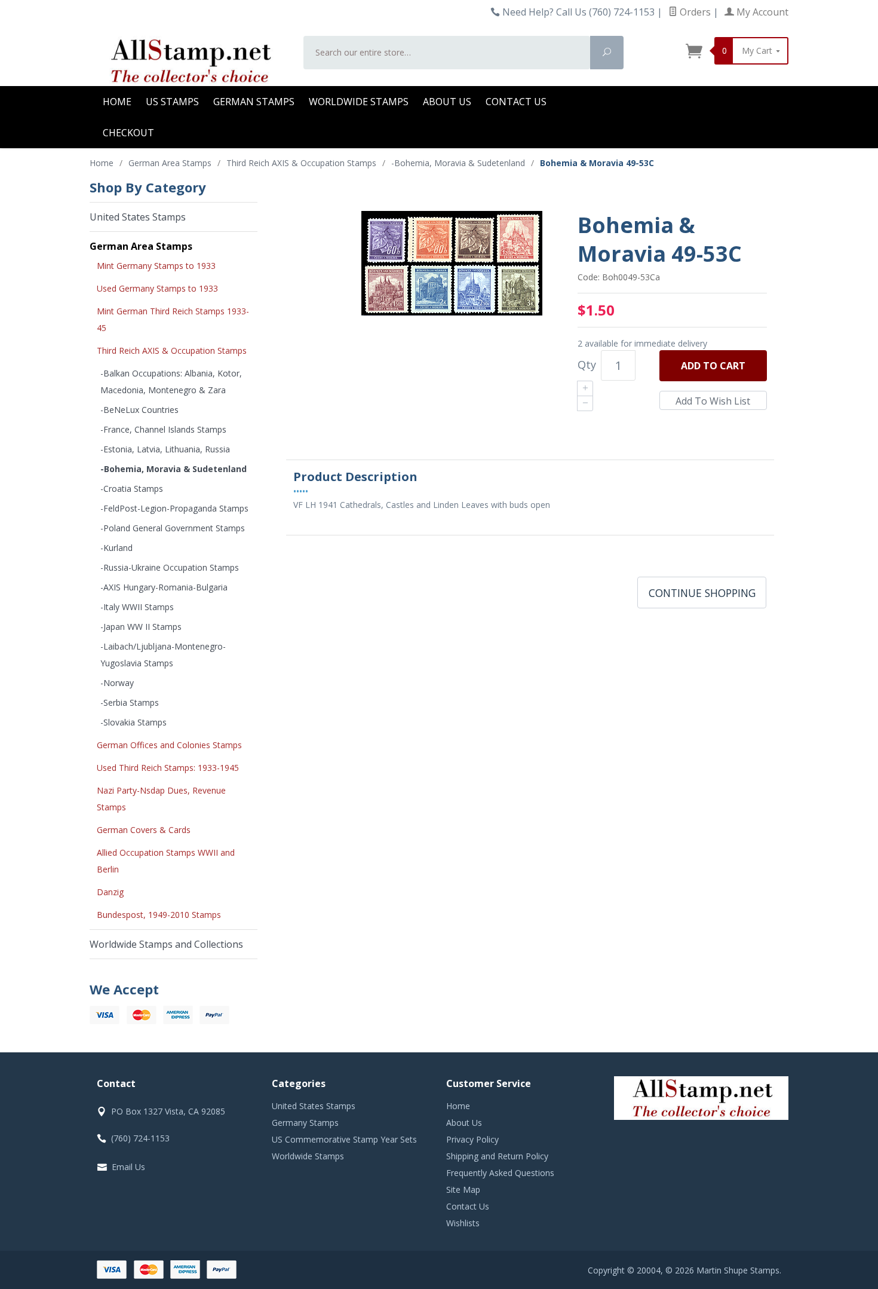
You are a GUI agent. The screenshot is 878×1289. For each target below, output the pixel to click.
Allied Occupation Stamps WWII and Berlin (166, 861)
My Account (761, 12)
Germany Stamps (305, 1122)
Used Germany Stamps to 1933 (157, 288)
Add (713, 365)
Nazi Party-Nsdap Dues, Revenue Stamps (161, 799)
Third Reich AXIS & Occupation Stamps (172, 350)
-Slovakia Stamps (133, 722)
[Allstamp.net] (189, 61)
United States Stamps (138, 216)
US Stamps (172, 101)
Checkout (128, 132)
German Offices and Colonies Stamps (169, 745)
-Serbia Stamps (129, 702)
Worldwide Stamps (359, 101)
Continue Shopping (702, 593)
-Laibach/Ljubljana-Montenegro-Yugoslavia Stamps (163, 655)
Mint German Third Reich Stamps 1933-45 (173, 319)
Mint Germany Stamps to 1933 (156, 265)
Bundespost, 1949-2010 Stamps (159, 914)
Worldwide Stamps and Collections (166, 944)
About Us (447, 101)
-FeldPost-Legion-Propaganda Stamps (174, 508)
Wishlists (463, 1223)
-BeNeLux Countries (139, 409)
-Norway (117, 682)
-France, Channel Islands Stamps (163, 429)
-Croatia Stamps (131, 488)
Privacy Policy (472, 1139)
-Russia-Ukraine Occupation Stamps (169, 567)
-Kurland (116, 547)
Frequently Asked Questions (500, 1172)
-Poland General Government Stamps (172, 528)
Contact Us (516, 101)
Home (117, 101)
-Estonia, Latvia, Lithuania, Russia (165, 449)
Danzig (110, 892)
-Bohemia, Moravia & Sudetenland (173, 468)
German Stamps (253, 101)
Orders (694, 12)
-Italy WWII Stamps (137, 607)
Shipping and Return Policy (497, 1156)
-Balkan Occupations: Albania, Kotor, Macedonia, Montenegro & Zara (171, 382)
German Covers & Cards (144, 829)
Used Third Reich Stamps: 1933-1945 (168, 767)
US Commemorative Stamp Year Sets (344, 1139)
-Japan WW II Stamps (141, 626)
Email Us (128, 1166)
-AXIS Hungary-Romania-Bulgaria (164, 587)
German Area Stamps (141, 246)
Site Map (463, 1189)
